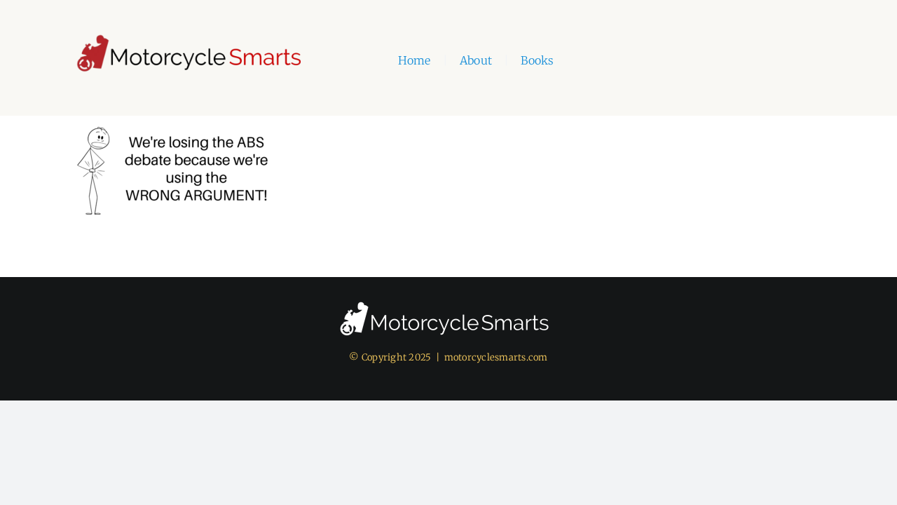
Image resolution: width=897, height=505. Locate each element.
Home (414, 60)
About (476, 60)
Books (537, 60)
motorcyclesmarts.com (494, 357)
